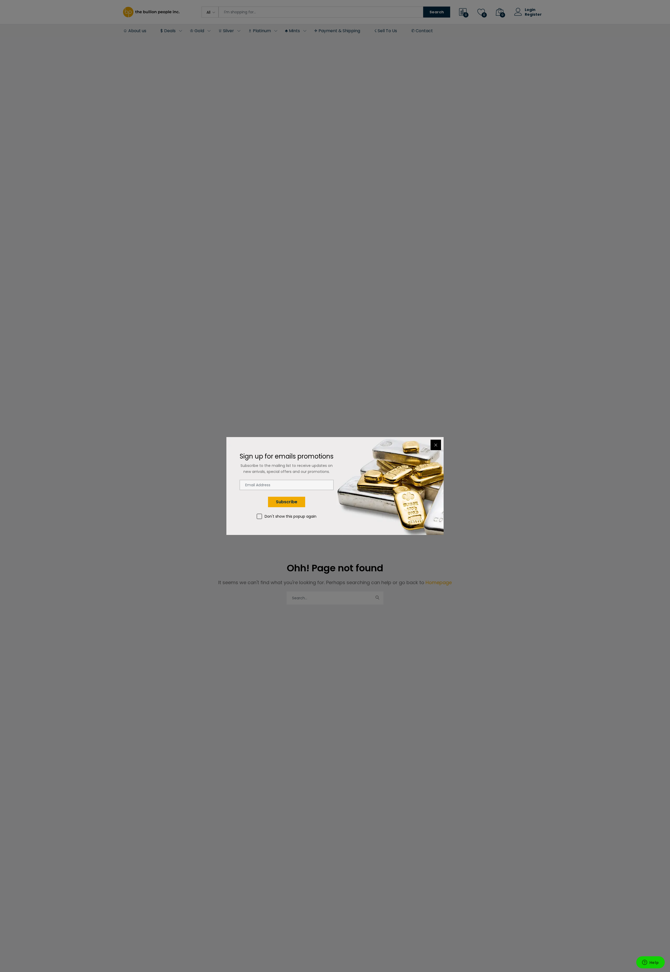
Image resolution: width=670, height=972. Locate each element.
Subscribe (286, 502)
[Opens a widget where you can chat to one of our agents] (650, 962)
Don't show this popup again (290, 516)
